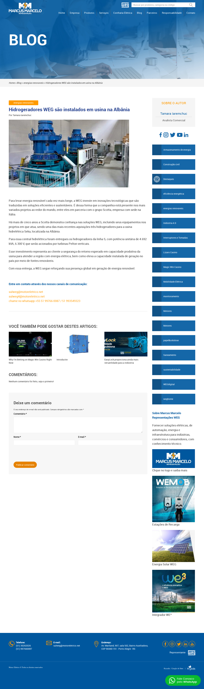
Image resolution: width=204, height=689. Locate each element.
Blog (139, 12)
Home (61, 12)
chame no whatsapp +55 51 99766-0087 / (35, 301)
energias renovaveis (33, 82)
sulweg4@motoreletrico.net (27, 296)
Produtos (89, 12)
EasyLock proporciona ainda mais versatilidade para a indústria (121, 361)
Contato (190, 12)
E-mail (82, 436)
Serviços (104, 12)
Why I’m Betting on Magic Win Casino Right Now (30, 361)
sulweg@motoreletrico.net (26, 292)
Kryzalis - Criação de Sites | (175, 668)
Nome (17, 436)
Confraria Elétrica (122, 12)
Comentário (20, 413)
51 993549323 (71, 301)
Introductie (62, 359)
